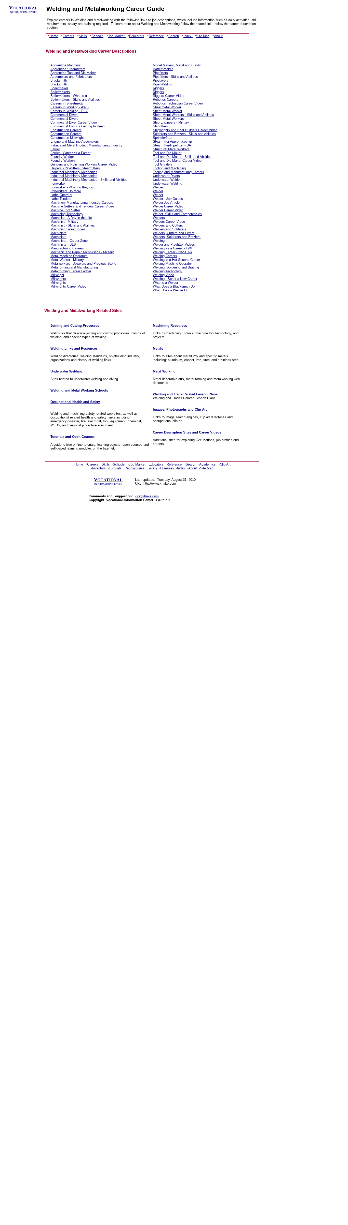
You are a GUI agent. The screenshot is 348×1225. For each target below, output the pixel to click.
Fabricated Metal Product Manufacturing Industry (86, 145)
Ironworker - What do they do (71, 187)
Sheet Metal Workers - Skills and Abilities (183, 115)
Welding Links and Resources (74, 348)
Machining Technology (66, 214)
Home (53, 36)
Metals (158, 348)
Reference (156, 36)
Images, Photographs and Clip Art (180, 409)
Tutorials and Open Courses (72, 437)
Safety (152, 468)
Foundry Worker (62, 157)
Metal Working (164, 371)
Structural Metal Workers (171, 149)
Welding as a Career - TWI (172, 248)
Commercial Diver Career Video (73, 122)
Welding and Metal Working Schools (79, 390)
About (218, 36)
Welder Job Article (166, 202)
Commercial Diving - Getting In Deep (77, 126)
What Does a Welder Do (170, 290)
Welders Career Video (169, 221)
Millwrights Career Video (68, 286)
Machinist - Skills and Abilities (72, 225)
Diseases (167, 468)
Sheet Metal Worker (167, 111)
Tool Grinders (162, 164)
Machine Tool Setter (65, 210)
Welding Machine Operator (172, 263)
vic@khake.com (147, 496)
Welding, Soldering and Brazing (176, 267)
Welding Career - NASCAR (172, 252)
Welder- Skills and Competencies (177, 214)
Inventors (99, 468)
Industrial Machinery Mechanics (73, 172)
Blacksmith (58, 80)
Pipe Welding (162, 84)
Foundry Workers (63, 160)
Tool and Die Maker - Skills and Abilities (182, 157)
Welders (159, 218)
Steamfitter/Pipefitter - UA (172, 145)
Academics (207, 464)
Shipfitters (160, 126)
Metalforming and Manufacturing (74, 267)
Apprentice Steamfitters (67, 69)
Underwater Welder (167, 180)
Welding (159, 241)
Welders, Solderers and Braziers (176, 237)
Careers (68, 36)
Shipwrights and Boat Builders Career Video (185, 130)
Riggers (158, 88)
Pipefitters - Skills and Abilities (175, 77)
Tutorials (115, 468)
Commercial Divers (64, 115)
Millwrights (58, 279)
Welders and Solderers (169, 229)
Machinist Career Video (67, 229)
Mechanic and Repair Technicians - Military (82, 252)
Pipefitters (160, 73)
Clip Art (225, 464)
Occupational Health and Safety (75, 402)
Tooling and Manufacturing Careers (178, 172)
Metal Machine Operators (69, 256)
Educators (136, 36)
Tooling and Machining (169, 168)
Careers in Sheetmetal (66, 103)
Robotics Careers (165, 99)
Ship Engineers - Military (171, 122)
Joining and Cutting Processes (74, 325)
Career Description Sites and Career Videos (187, 432)
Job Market (117, 36)
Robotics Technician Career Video (178, 103)
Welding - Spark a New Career (175, 279)
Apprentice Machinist (66, 65)
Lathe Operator (61, 195)
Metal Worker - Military (67, 260)
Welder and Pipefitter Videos (174, 244)
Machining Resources (170, 325)
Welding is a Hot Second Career (176, 260)
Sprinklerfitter (162, 138)
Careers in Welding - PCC (69, 111)
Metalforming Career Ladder (70, 271)
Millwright (57, 275)
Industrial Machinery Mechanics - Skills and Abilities (88, 180)
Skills (83, 36)
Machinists (58, 233)
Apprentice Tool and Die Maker (73, 73)
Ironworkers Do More (65, 191)
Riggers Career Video (168, 96)
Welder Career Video (168, 206)
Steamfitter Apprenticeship (172, 141)
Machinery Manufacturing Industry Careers (81, 202)
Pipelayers (160, 80)
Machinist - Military (64, 221)
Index (188, 36)
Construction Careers (66, 130)
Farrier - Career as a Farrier (70, 153)
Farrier (55, 149)
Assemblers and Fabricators (71, 77)
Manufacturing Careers (67, 248)
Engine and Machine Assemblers (74, 141)
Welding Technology (167, 271)
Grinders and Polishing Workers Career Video (83, 164)
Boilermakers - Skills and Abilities (75, 99)
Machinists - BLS (63, 244)
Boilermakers (60, 92)
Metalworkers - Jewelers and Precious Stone (83, 263)
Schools (97, 36)
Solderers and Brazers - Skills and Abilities (184, 134)
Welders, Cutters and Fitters (173, 233)
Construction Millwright (67, 138)
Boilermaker (59, 88)
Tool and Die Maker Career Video (177, 160)
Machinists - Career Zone (69, 241)
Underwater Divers (166, 176)
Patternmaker (163, 69)
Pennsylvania (134, 468)
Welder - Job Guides (168, 199)
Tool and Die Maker (167, 153)
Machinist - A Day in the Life (71, 218)
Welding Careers (165, 256)
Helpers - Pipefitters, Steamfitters (75, 168)
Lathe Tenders (60, 199)
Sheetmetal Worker (167, 107)
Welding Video (163, 275)
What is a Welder (165, 283)
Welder (158, 187)
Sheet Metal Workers (168, 119)
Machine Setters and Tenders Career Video (82, 206)
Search (173, 36)
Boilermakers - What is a (68, 96)
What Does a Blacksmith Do (174, 286)
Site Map (202, 36)
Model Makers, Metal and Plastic (177, 65)
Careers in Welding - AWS (69, 107)
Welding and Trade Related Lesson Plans (185, 394)
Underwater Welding (167, 183)
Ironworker (58, 183)
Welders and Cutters (168, 225)
